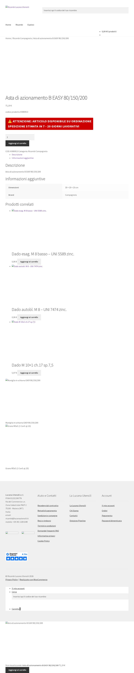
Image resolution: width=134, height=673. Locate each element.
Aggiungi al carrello (17, 143)
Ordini (104, 510)
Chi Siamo (74, 510)
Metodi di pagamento (47, 510)
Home (8, 24)
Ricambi (19, 24)
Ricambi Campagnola (22, 38)
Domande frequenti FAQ (48, 530)
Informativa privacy (46, 536)
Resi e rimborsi (44, 520)
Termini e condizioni (47, 525)
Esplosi (30, 24)
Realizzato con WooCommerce (33, 579)
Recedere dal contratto (48, 505)
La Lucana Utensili (78, 505)
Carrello (16, 609)
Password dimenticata (112, 520)
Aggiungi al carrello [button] (29, 261)
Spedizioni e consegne (47, 515)
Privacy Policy (11, 579)
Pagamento (107, 515)
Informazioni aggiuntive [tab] (23, 158)
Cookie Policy (44, 541)
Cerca (14, 592)
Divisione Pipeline (78, 520)
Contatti (73, 515)
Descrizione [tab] (17, 154)
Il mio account (108, 505)
